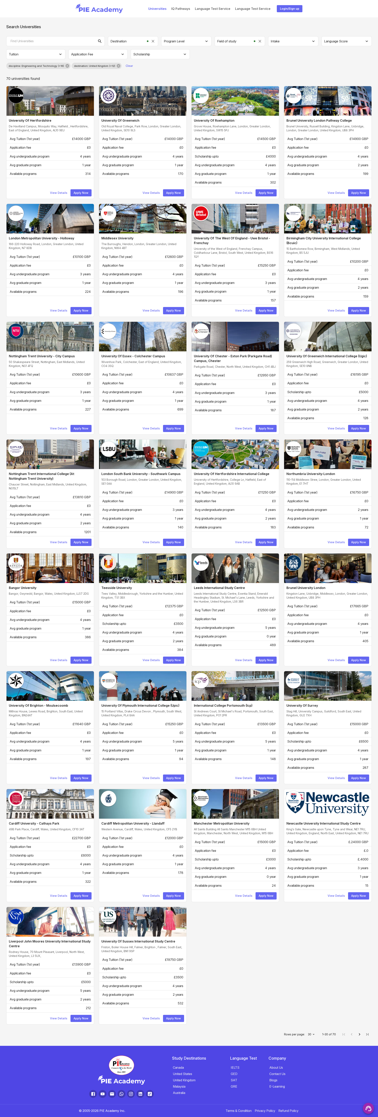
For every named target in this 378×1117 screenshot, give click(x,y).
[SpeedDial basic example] (368, 1108)
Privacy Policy (265, 1111)
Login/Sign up (289, 8)
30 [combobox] (309, 1034)
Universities (157, 9)
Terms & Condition (239, 1111)
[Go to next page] (359, 1034)
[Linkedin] (140, 1094)
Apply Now (81, 192)
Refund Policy (288, 1111)
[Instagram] (131, 1094)
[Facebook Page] (93, 1094)
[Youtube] (103, 1094)
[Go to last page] (367, 1034)
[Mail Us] (112, 1094)
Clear (129, 65)
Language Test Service (212, 9)
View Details (58, 192)
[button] (38, 66)
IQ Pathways (180, 9)
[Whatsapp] (121, 1094)
